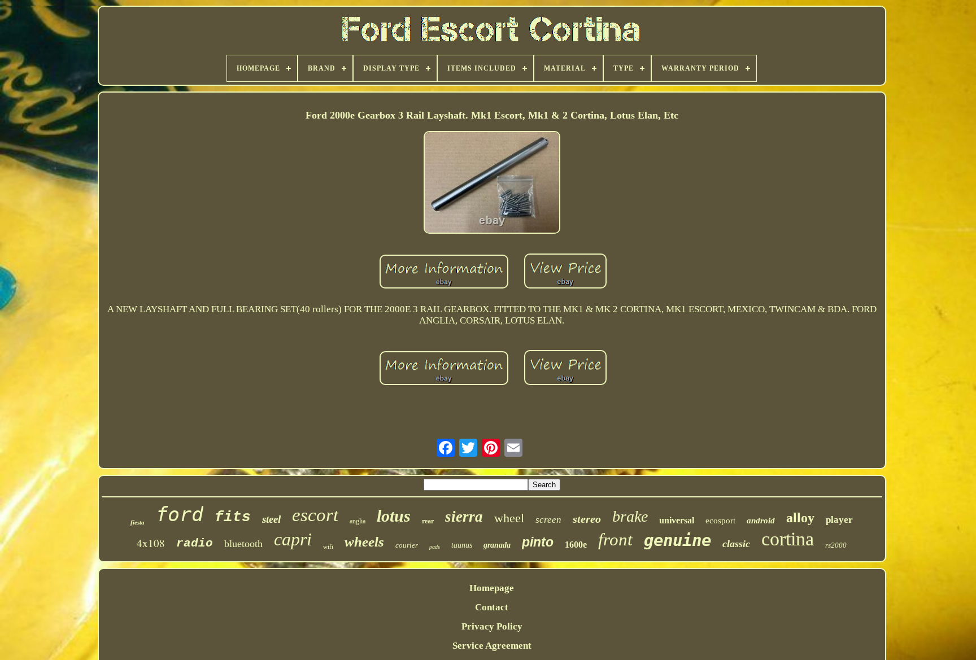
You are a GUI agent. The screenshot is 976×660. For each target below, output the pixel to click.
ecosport (720, 520)
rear (428, 521)
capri (293, 539)
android (761, 520)
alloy (800, 517)
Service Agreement (491, 645)
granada (497, 545)
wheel (509, 518)
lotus (394, 515)
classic (736, 543)
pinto (538, 542)
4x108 (151, 543)
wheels (364, 541)
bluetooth (243, 543)
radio (194, 543)
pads (434, 547)
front (615, 539)
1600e (576, 544)
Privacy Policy (491, 626)
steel (271, 519)
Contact (491, 607)
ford (179, 514)
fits (233, 517)
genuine (677, 540)
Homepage (491, 588)
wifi (328, 546)
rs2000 (836, 545)
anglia (357, 521)
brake (630, 516)
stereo (587, 519)
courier (406, 545)
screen (548, 519)
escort (315, 515)
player (839, 519)
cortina (787, 538)
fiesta (137, 522)
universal (676, 520)
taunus (461, 545)
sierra (464, 516)
